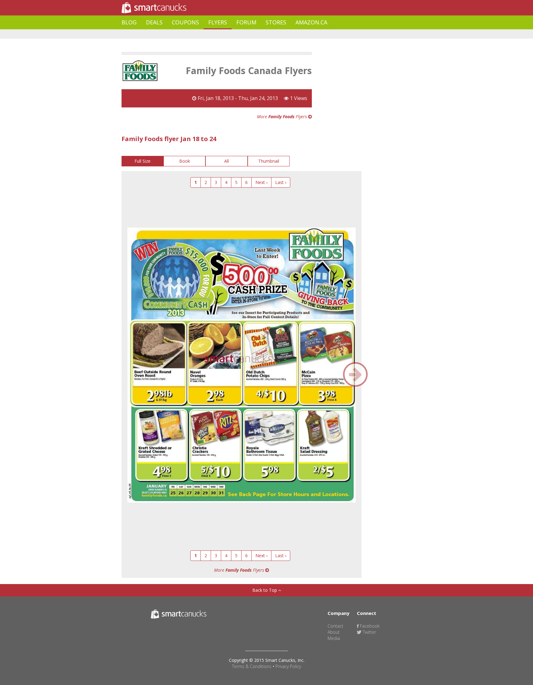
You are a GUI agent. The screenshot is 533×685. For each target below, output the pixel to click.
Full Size (142, 161)
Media (334, 638)
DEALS (154, 22)
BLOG (129, 22)
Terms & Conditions (251, 666)
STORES (276, 22)
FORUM (246, 22)
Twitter (369, 632)
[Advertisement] (234, 34)
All (226, 161)
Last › (280, 182)
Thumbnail (268, 161)
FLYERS (217, 22)
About (334, 632)
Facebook (369, 626)
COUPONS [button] (185, 22)
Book (184, 161)
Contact (335, 626)
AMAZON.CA (311, 22)
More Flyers (282, 116)
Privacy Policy (288, 666)
